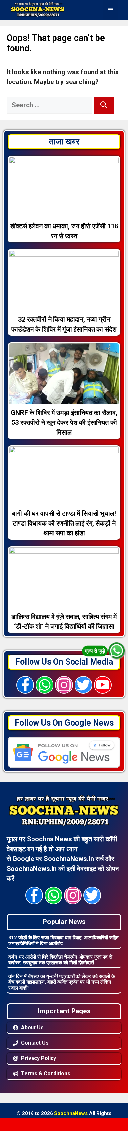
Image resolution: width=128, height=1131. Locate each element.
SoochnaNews (71, 1113)
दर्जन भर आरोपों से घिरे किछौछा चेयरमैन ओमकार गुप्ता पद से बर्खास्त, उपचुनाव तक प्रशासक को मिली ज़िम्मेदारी (60, 960)
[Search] (104, 105)
